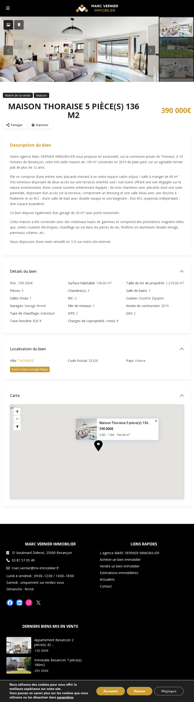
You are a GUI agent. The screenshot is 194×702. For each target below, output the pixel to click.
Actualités (107, 579)
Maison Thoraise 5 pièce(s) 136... (125, 423)
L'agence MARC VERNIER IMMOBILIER (129, 553)
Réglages (168, 691)
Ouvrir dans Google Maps (29, 369)
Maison (41, 95)
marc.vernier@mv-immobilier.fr (35, 568)
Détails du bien (23, 271)
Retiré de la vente (18, 95)
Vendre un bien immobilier (120, 566)
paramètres (65, 697)
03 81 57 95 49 (23, 560)
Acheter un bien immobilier (120, 559)
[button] (107, 454)
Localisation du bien (28, 348)
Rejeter (139, 691)
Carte (15, 395)
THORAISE (26, 360)
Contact (106, 586)
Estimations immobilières (119, 572)
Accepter (110, 691)
